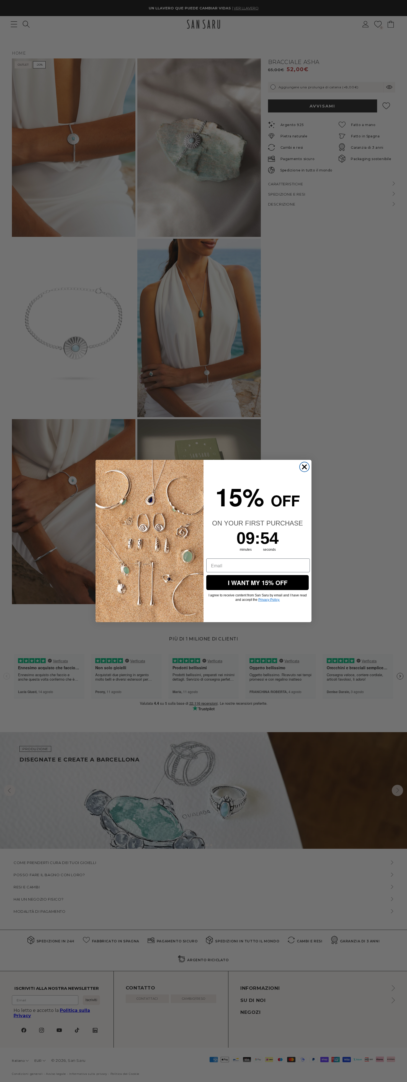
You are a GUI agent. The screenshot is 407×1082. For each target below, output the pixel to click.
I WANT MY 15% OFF (257, 582)
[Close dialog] (304, 467)
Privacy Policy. (269, 600)
